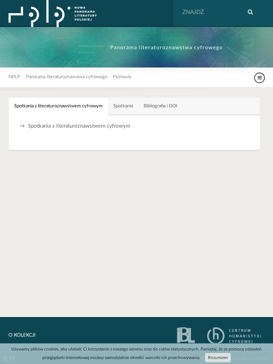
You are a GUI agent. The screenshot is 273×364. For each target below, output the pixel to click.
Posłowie (122, 77)
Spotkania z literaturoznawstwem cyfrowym (58, 105)
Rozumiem (218, 357)
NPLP (14, 77)
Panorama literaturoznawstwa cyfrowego (66, 77)
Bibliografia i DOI (160, 105)
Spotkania (123, 105)
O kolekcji (22, 335)
